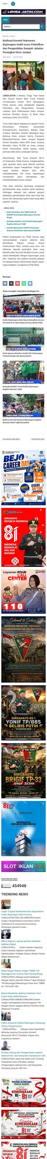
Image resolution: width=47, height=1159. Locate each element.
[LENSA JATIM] (23, 12)
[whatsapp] (24, 283)
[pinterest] (17, 283)
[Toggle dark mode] (13, 4)
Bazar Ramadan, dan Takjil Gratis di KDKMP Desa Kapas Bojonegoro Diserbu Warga (23, 215)
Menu (5, 4)
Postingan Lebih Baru (11, 439)
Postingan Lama (38, 439)
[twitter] (11, 283)
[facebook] (5, 283)
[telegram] (30, 283)
